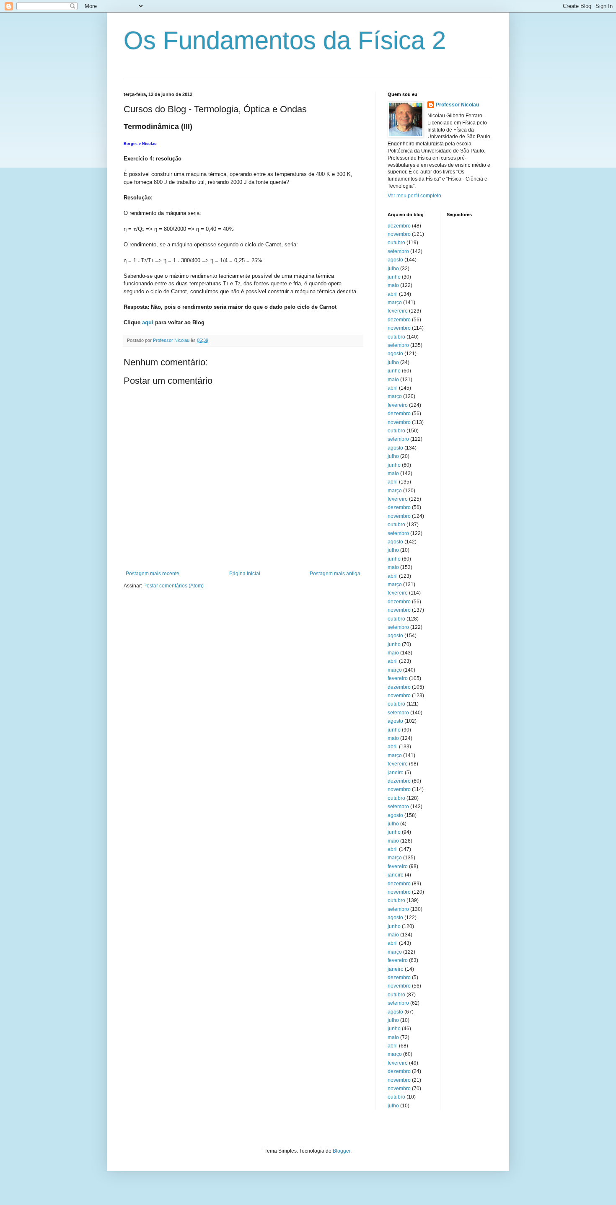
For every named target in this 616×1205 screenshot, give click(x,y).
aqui (147, 322)
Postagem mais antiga (335, 574)
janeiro (396, 773)
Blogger (341, 1151)
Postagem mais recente (152, 574)
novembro (399, 234)
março (395, 302)
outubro (396, 243)
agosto (395, 260)
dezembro (399, 226)
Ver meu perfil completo (414, 196)
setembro (398, 251)
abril (393, 294)
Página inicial (244, 574)
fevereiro (398, 311)
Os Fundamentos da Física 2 (285, 40)
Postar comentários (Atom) (173, 586)
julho (393, 269)
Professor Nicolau (457, 105)
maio (393, 285)
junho (394, 277)
